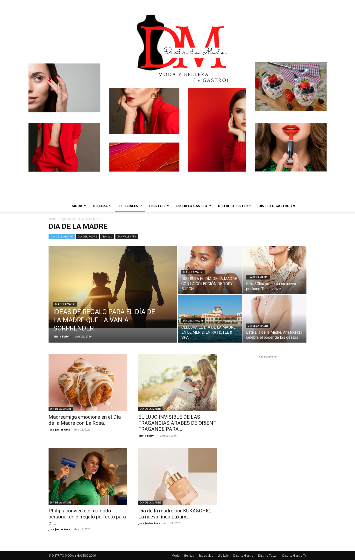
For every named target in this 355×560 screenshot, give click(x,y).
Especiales (128, 205)
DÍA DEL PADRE (87, 236)
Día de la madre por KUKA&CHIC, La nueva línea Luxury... (174, 514)
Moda (77, 205)
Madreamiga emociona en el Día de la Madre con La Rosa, (85, 420)
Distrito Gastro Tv (277, 205)
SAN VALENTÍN (126, 236)
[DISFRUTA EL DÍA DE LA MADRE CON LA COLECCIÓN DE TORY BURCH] (210, 270)
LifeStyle (157, 205)
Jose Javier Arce (59, 429)
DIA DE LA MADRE (61, 236)
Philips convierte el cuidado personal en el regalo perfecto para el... (87, 517)
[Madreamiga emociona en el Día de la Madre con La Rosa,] (88, 382)
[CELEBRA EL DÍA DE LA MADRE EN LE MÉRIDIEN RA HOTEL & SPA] (210, 319)
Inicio (52, 219)
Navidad (107, 236)
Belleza (100, 205)
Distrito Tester (233, 205)
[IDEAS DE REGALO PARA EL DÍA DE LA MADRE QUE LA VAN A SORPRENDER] (113, 287)
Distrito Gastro (191, 205)
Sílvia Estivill (62, 336)
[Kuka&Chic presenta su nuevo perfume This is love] (274, 270)
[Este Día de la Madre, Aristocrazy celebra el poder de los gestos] (274, 319)
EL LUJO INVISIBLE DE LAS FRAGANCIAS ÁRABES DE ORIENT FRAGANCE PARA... (177, 423)
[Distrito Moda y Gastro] (177, 100)
